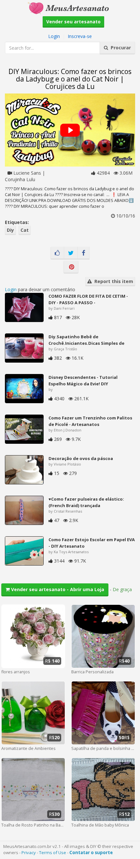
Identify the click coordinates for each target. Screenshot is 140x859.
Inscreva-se (80, 36)
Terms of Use (52, 852)
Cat (25, 230)
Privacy (28, 852)
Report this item (112, 281)
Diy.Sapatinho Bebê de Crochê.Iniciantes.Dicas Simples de (86, 340)
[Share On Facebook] (83, 253)
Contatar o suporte (91, 852)
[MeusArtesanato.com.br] (70, 7)
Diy (10, 230)
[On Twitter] (71, 253)
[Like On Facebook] (57, 253)
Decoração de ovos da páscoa (81, 458)
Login (54, 36)
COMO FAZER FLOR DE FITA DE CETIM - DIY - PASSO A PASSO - (88, 299)
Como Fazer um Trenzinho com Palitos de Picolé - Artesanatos (90, 421)
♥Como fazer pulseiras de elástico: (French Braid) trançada (86, 502)
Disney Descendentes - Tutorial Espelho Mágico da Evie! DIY (83, 380)
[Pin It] (70, 267)
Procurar (119, 47)
